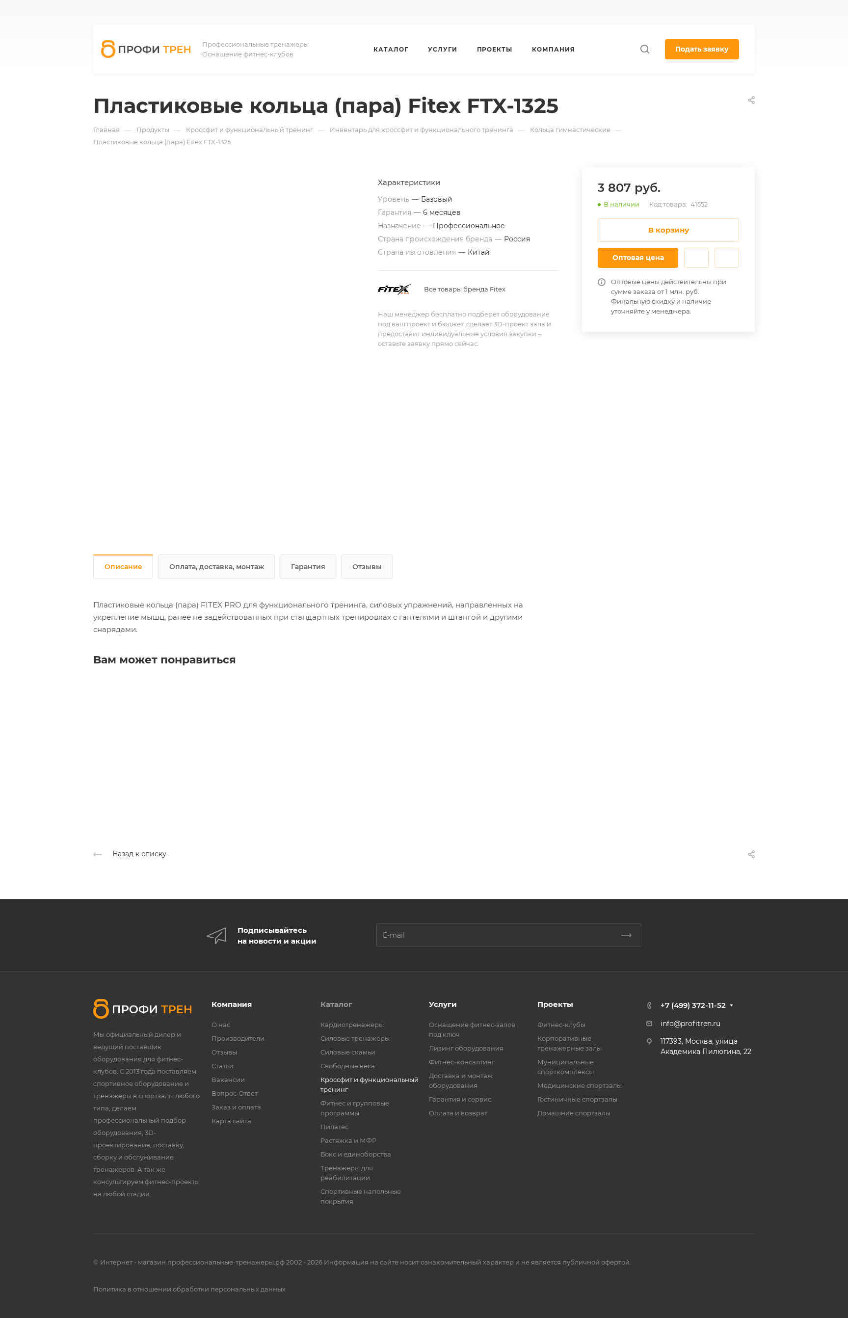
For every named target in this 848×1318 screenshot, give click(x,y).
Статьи (223, 1066)
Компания (232, 1004)
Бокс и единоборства (355, 1154)
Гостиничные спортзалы (577, 1099)
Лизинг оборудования (466, 1048)
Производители (238, 1038)
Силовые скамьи (347, 1052)
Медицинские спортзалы (579, 1085)
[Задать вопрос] (696, 258)
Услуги (443, 1004)
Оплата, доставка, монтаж (216, 566)
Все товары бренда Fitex (464, 289)
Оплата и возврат (458, 1113)
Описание (123, 566)
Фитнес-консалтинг (462, 1062)
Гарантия (308, 566)
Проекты (555, 1004)
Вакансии (228, 1079)
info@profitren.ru (690, 1023)
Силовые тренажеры (355, 1038)
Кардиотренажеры (352, 1024)
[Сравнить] (727, 258)
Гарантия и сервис (460, 1099)
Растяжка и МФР (348, 1140)
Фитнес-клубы (561, 1024)
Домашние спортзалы (573, 1113)
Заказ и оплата (236, 1107)
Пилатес (334, 1127)
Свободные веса (347, 1066)
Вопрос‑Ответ (235, 1093)
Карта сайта (231, 1121)
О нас (221, 1024)
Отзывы (367, 566)
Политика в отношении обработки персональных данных (189, 1289)
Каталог (336, 1004)
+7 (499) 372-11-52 (481, 12)
